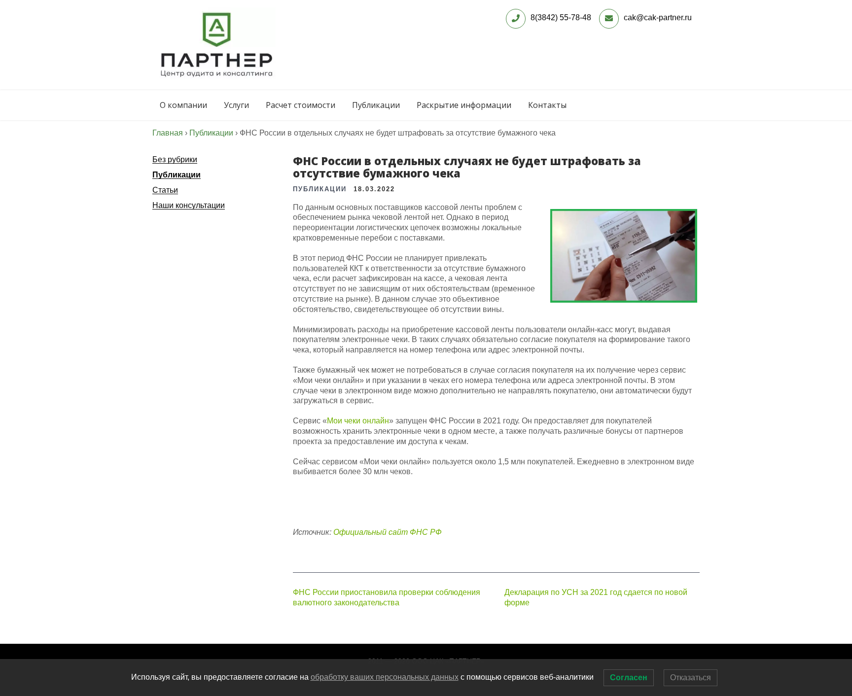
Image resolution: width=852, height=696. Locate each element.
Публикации (376, 105)
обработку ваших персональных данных (385, 677)
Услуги (236, 105)
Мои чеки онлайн (358, 421)
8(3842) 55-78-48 (561, 17)
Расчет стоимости (300, 105)
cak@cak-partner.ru (658, 17)
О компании (183, 105)
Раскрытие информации (464, 105)
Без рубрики (174, 159)
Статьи (165, 190)
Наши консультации (188, 205)
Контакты (547, 105)
